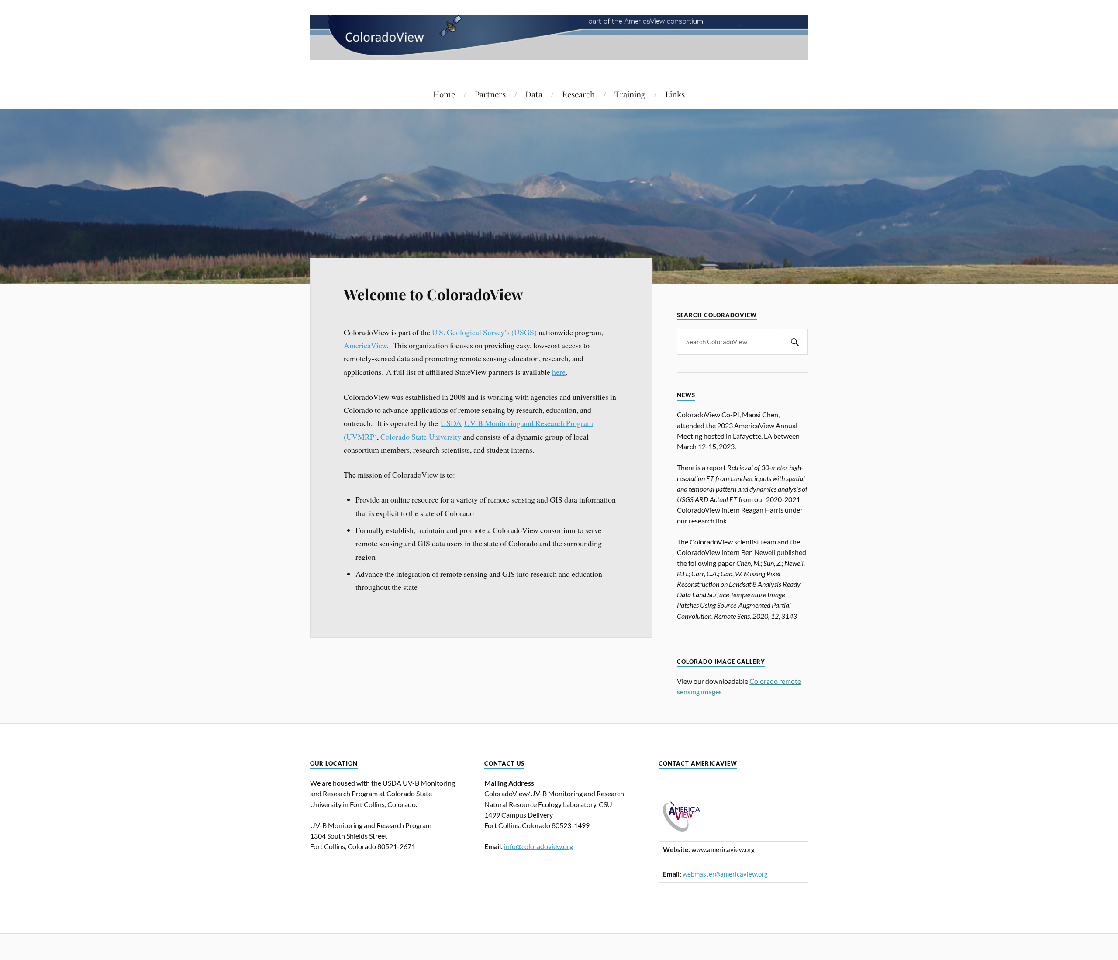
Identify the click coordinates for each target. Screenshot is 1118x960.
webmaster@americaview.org (725, 874)
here (559, 372)
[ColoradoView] (559, 53)
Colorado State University (420, 436)
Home (444, 94)
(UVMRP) (360, 436)
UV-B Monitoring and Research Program (528, 423)
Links (675, 94)
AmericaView (365, 345)
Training (629, 94)
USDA (451, 423)
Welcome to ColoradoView (433, 294)
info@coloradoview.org (538, 846)
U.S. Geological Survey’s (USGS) (484, 332)
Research (578, 94)
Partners (490, 94)
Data (533, 94)
